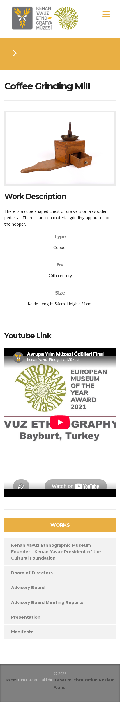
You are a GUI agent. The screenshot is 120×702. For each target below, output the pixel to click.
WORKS (60, 525)
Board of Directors (32, 572)
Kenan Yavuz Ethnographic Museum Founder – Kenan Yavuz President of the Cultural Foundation (56, 552)
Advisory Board (28, 587)
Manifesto (22, 632)
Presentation (25, 617)
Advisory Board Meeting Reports (47, 602)
